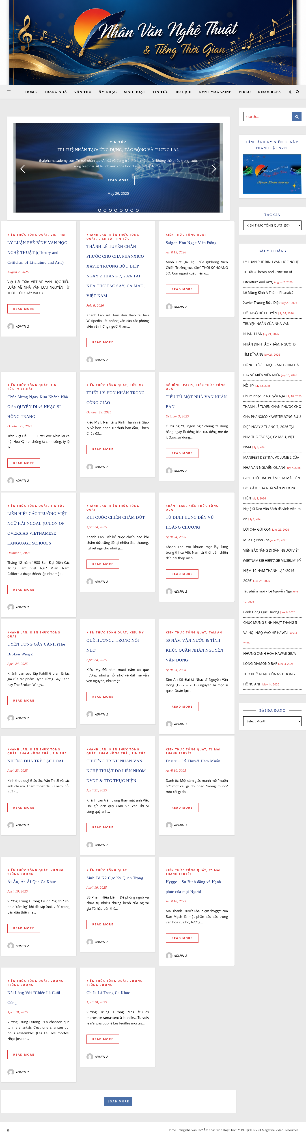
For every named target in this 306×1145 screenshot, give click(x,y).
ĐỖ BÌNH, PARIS (179, 385)
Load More (118, 1101)
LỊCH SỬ (106, 239)
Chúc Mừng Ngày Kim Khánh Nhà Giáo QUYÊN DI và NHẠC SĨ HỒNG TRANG (37, 407)
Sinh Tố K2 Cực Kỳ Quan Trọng (115, 878)
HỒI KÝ (248, 385)
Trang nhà (55, 92)
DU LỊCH (184, 92)
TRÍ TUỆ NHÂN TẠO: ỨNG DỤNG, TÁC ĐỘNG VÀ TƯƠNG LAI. (118, 149)
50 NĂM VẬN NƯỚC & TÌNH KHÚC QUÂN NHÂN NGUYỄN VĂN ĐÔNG (194, 650)
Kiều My (137, 385)
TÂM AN (215, 632)
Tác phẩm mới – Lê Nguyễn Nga (267, 591)
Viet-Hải (58, 235)
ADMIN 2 (22, 326)
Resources (269, 92)
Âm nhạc (108, 92)
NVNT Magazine (215, 92)
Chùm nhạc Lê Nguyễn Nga (264, 396)
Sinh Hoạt (134, 92)
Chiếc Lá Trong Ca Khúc (108, 992)
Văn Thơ (83, 92)
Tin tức (160, 92)
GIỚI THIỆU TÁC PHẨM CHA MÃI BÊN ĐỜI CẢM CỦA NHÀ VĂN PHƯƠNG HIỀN (271, 488)
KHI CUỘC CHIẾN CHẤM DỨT (115, 517)
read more (118, 180)
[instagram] (8, 1130)
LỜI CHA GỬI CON (257, 529)
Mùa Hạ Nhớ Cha (256, 540)
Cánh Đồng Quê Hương (261, 612)
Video (245, 92)
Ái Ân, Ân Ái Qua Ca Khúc (31, 881)
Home (31, 92)
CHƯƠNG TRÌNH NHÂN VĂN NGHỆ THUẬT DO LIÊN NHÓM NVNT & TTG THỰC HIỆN (116, 771)
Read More (23, 309)
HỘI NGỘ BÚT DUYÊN (260, 313)
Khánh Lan (96, 235)
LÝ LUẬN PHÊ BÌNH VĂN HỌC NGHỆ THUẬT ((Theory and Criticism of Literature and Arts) (37, 252)
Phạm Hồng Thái (34, 753)
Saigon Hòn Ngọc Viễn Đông (191, 242)
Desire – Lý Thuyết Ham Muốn (193, 761)
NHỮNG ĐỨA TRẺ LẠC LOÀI (35, 761)
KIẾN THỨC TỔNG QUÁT (27, 235)
